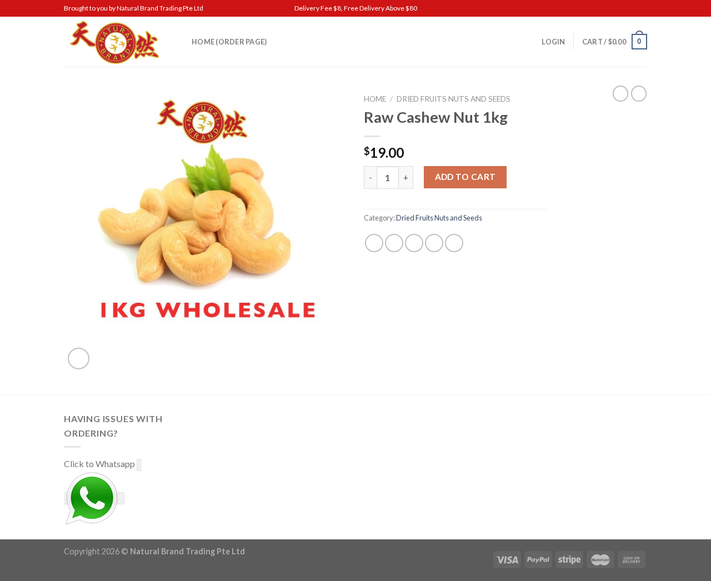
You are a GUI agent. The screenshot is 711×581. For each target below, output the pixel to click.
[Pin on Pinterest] (434, 243)
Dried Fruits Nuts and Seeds (453, 98)
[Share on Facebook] (374, 243)
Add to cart (465, 177)
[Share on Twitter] (394, 243)
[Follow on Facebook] (631, 8)
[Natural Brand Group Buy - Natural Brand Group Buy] (119, 42)
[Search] (529, 41)
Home (375, 98)
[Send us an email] (641, 8)
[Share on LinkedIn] (454, 243)
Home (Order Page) (229, 41)
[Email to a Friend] (414, 243)
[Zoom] (78, 358)
